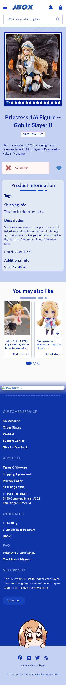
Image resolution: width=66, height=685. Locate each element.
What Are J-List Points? (19, 552)
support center (14, 440)
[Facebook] (20, 656)
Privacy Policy (13, 480)
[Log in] (58, 168)
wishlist (8, 434)
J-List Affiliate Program (19, 529)
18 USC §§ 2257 (14, 487)
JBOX (7, 536)
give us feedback (15, 447)
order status (12, 427)
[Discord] (28, 656)
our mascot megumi (17, 559)
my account (11, 420)
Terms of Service (15, 467)
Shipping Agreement (17, 474)
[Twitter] (37, 656)
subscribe (14, 600)
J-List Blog (10, 523)
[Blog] (46, 656)
